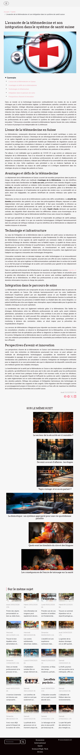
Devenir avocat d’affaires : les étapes (55, 462)
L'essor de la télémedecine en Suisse (22, 81)
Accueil (6, 12)
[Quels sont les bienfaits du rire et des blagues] (51, 532)
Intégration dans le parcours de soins (22, 93)
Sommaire (11, 77)
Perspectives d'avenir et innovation (21, 97)
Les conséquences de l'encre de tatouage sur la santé (47, 572)
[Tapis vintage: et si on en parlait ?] (55, 476)
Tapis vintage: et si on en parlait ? (54, 489)
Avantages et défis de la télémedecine (23, 85)
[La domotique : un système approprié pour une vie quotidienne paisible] (39, 503)
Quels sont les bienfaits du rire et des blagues (51, 545)
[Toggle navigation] (6, 3)
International (40, 743)
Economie (40, 740)
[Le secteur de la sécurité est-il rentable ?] (53, 422)
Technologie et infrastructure (19, 89)
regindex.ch (72, 270)
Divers (40, 752)
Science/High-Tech (40, 749)
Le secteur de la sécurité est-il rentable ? (53, 435)
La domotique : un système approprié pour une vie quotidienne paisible (39, 517)
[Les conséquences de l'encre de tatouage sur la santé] (47, 559)
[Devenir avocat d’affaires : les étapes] (55, 449)
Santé (13, 12)
